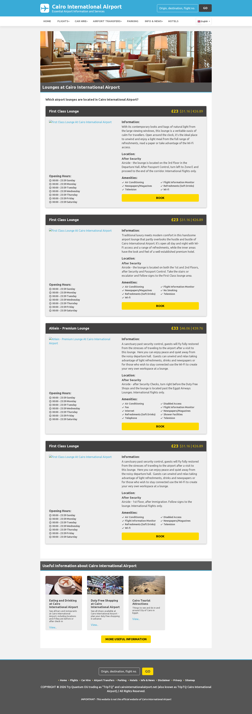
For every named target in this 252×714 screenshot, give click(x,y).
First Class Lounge (64, 111)
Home (47, 21)
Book (160, 197)
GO (205, 8)
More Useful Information (126, 639)
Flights (62, 21)
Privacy (177, 680)
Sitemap (190, 680)
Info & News (153, 21)
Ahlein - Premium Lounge (69, 328)
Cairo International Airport (87, 8)
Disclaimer (164, 680)
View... (53, 627)
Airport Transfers (107, 21)
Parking (132, 21)
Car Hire (80, 21)
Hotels (173, 21)
